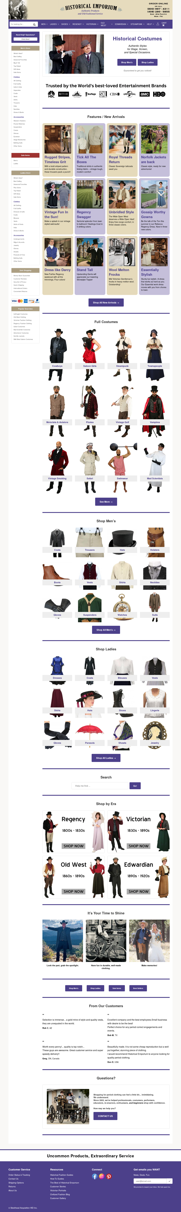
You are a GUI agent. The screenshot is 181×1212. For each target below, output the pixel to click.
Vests (15, 96)
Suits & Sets (18, 87)
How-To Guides (57, 1178)
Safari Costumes (19, 326)
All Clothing (17, 80)
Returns (12, 1186)
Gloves (16, 133)
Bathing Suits (18, 143)
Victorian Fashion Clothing (22, 320)
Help (149, 24)
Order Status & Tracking (19, 1174)
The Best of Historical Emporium (64, 1182)
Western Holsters (20, 121)
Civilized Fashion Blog (60, 1194)
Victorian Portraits (58, 1190)
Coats (16, 93)
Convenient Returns (20, 291)
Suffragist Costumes (21, 314)
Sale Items (17, 72)
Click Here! (25, 39)
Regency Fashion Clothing (23, 323)
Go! (135, 785)
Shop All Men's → (106, 629)
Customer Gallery (58, 1198)
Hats (15, 106)
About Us (12, 1190)
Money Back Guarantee (22, 275)
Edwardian (120, 24)
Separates (17, 90)
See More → (106, 501)
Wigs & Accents (19, 242)
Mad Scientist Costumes (22, 329)
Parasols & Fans (19, 255)
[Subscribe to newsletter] (170, 1181)
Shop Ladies (148, 62)
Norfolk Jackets (19, 336)
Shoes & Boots (19, 112)
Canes (16, 130)
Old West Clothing (20, 317)
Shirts (16, 99)
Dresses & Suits (19, 211)
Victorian (91, 24)
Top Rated (17, 66)
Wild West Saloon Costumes (23, 339)
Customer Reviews (20, 279)
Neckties (17, 109)
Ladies (53, 24)
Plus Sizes (17, 187)
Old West (103, 24)
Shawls (16, 251)
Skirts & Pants (18, 224)
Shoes (64, 24)
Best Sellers (138, 988)
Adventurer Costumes (21, 333)
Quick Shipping (19, 285)
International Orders (20, 288)
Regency (77, 24)
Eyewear (17, 136)
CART (164, 22)
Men (43, 24)
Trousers (17, 103)
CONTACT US (105, 1116)
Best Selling (17, 56)
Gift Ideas (17, 69)
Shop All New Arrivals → (106, 302)
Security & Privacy (20, 282)
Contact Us (13, 1178)
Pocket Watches (19, 124)
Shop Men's (126, 62)
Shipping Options (16, 1182)
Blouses (16, 218)
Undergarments (19, 239)
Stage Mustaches (20, 139)
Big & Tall (17, 63)
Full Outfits (17, 84)
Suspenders (18, 127)
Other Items (18, 146)
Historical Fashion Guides (61, 1174)
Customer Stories (58, 1186)
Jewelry (16, 245)
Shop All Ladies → (106, 758)
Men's (16, 160)
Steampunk (136, 24)
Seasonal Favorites (20, 59)
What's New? (18, 53)
